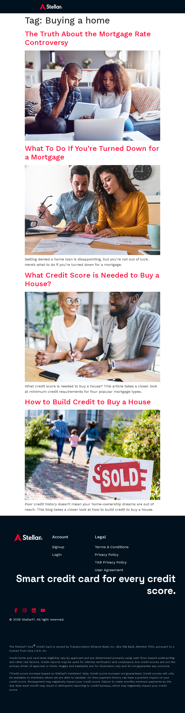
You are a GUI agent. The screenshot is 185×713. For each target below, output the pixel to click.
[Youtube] (43, 610)
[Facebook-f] (16, 610)
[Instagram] (25, 610)
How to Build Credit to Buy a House (88, 402)
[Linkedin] (34, 610)
